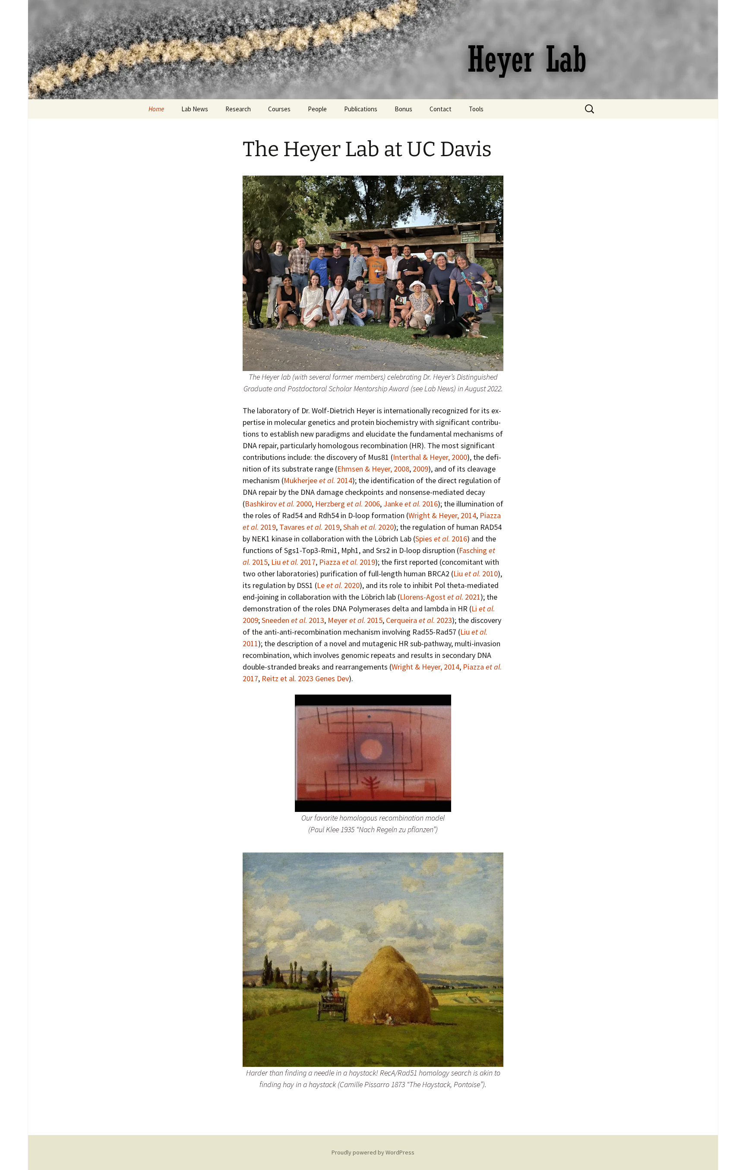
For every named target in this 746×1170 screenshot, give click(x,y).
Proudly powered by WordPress (373, 1152)
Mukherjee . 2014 (318, 480)
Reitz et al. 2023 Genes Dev (305, 678)
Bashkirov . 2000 (278, 504)
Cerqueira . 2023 (419, 620)
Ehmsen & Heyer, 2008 (373, 469)
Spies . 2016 (441, 539)
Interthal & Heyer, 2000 (430, 457)
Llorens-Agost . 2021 (440, 597)
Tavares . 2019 (309, 527)
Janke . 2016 (410, 504)
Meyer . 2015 (355, 620)
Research (238, 109)
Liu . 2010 (475, 574)
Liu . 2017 (293, 562)
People (317, 109)
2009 (420, 469)
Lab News (194, 109)
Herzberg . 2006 (347, 504)
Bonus (403, 109)
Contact (441, 109)
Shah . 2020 (368, 527)
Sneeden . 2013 (293, 620)
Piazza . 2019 (347, 562)
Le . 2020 (338, 585)
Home (156, 109)
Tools (476, 109)
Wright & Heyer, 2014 (442, 515)
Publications (360, 109)
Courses (279, 109)
